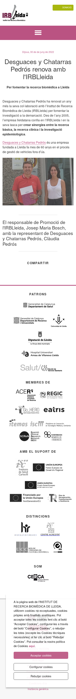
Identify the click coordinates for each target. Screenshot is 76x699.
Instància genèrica (38, 689)
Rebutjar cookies (41, 676)
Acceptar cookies (40, 655)
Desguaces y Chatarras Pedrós (24, 142)
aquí (32, 646)
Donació (67, 7)
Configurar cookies (41, 667)
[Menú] (38, 33)
